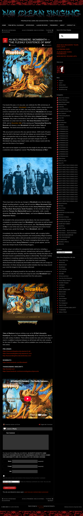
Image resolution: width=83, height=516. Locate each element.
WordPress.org (63, 89)
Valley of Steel (63, 312)
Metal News (62, 158)
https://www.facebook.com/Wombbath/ (15, 362)
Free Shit (61, 118)
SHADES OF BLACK (64, 221)
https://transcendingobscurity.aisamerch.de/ (17, 351)
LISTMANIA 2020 (63, 145)
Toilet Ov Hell (62, 305)
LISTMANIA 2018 (63, 140)
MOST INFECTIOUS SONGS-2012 (68, 172)
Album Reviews (63, 100)
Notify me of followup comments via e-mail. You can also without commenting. (27, 482)
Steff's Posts (62, 228)
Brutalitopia (62, 267)
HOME (4, 25)
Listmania (61, 124)
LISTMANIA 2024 (63, 154)
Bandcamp (62, 262)
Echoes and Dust (63, 276)
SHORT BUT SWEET (64, 224)
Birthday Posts (63, 104)
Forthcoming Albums (64, 115)
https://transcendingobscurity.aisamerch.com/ (17, 353)
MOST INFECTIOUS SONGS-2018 (68, 185)
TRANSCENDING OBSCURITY (67, 307)
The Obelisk (62, 301)
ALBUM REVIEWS (42, 25)
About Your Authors (64, 98)
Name (9, 461)
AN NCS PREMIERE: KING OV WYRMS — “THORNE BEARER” (37, 31)
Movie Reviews (63, 203)
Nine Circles (62, 294)
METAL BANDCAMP (64, 289)
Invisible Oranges (64, 282)
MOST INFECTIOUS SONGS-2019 (68, 188)
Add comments (47, 45)
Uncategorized (63, 239)
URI (10, 471)
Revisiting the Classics (65, 219)
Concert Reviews (63, 109)
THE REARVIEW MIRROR (66, 235)
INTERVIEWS (30, 25)
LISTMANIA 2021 (63, 147)
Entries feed (62, 85)
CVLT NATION (63, 269)
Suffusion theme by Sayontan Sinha (73, 506)
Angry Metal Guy (63, 260)
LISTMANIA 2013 (63, 129)
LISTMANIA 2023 (63, 152)
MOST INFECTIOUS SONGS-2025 (68, 201)
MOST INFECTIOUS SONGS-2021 (68, 192)
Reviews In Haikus (64, 217)
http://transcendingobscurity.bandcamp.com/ (17, 355)
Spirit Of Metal (63, 298)
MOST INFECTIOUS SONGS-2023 (68, 197)
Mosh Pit (61, 163)
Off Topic (61, 205)
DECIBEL (61, 273)
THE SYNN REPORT (64, 237)
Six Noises (62, 296)
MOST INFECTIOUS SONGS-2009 (68, 165)
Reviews (61, 214)
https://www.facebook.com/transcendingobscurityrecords (21, 371)
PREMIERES (54, 25)
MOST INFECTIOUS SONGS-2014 (68, 176)
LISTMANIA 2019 (63, 143)
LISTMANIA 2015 (63, 133)
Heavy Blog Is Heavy (64, 280)
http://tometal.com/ (9, 369)
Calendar (61, 106)
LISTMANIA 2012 (63, 127)
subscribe (5, 483)
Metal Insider (62, 292)
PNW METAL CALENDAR (16, 25)
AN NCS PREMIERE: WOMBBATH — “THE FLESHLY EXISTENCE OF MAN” (30, 41)
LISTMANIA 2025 (63, 156)
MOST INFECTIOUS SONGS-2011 (68, 169)
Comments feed (63, 87)
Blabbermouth (63, 265)
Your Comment (10, 433)
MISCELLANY (63, 160)
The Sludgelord (63, 303)
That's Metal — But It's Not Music (67, 230)
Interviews (61, 120)
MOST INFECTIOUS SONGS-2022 (68, 194)
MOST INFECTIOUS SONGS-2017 (68, 183)
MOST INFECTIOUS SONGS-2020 (68, 190)
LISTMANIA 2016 (63, 136)
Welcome (61, 244)
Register (61, 80)
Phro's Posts (62, 208)
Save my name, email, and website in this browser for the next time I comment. (24, 478)
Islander (12, 424)
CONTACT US (71, 25)
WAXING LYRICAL (64, 242)
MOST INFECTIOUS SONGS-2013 (68, 174)
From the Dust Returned (65, 278)
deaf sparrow (62, 271)
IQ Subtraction (63, 122)
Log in (60, 83)
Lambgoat (61, 285)
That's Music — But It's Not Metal (67, 233)
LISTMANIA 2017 (63, 138)
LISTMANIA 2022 (63, 149)
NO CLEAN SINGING (13, 506)
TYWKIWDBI (62, 310)
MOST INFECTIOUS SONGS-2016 (68, 181)
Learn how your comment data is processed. (36, 492)
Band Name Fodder (64, 102)
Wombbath (49, 424)
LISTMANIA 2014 (63, 131)
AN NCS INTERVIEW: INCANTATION (9, 31)
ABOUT (62, 25)
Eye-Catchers (62, 113)
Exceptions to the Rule (65, 111)
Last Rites (61, 287)
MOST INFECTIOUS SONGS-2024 (68, 199)
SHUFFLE (61, 226)
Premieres (13, 45)
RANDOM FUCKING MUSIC (66, 212)
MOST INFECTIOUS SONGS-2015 (68, 179)
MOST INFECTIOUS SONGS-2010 (68, 167)
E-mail (9, 466)
